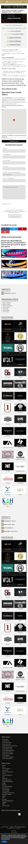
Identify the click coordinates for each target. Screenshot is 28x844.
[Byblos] (20, 399)
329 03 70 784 (21, 85)
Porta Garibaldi (6, 789)
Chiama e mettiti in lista (15, 37)
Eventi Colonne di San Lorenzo (9, 745)
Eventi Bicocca (5, 741)
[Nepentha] (20, 411)
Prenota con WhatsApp (15, 41)
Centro (4, 773)
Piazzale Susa (5, 788)
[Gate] (20, 422)
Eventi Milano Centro (7, 749)
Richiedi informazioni (15, 44)
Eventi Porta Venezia (7, 758)
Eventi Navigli (5, 755)
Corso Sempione (6, 768)
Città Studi (4, 778)
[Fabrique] (8, 422)
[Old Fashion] (20, 339)
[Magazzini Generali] (20, 458)
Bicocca (4, 765)
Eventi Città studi (6, 744)
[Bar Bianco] (8, 493)
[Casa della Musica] (20, 469)
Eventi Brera (5, 739)
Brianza (4, 796)
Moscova (4, 784)
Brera (3, 767)
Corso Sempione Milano (18, 34)
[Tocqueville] (20, 387)
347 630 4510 (7, 531)
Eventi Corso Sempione (8, 757)
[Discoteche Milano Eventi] (14, 8)
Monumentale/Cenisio (7, 781)
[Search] (26, 2)
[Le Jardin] (8, 481)
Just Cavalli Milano (16, 31)
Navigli (3, 783)
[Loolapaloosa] (20, 446)
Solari (3, 804)
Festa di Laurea (6, 307)
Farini (3, 776)
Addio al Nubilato (7, 302)
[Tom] (8, 351)
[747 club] (8, 469)
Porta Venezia (5, 805)
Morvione (4, 799)
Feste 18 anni (6, 311)
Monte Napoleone (6, 780)
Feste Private (6, 308)
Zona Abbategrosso (7, 775)
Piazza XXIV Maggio (7, 786)
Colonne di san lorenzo (7, 772)
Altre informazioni (5, 839)
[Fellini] (20, 493)
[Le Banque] (8, 434)
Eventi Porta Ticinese (7, 752)
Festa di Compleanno (7, 305)
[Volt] (8, 363)
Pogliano (4, 802)
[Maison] (8, 387)
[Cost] (20, 434)
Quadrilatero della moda (8, 792)
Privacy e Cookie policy (18, 827)
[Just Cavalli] (8, 327)
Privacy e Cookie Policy (17, 212)
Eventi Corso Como (7, 742)
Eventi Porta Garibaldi (7, 753)
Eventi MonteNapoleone (8, 750)
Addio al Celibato (6, 304)
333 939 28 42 (7, 293)
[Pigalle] (20, 375)
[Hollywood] (20, 363)
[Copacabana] (20, 481)
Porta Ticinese (5, 791)
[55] (20, 327)
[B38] (20, 351)
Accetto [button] (4, 841)
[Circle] (8, 458)
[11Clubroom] (8, 399)
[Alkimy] (8, 339)
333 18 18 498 (7, 528)
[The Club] (8, 375)
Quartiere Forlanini (6, 794)
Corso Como (5, 770)
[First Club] (8, 411)
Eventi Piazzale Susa (7, 747)
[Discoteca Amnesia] (8, 446)
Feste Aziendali (6, 310)
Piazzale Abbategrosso (8, 800)
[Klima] (8, 505)
